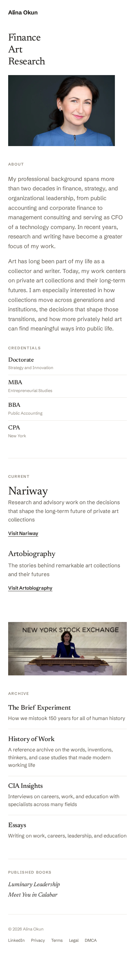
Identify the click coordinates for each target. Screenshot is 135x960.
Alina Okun (23, 12)
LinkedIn (16, 940)
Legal (73, 940)
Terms (57, 940)
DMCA (91, 940)
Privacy (38, 940)
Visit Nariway (23, 533)
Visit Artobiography (30, 588)
